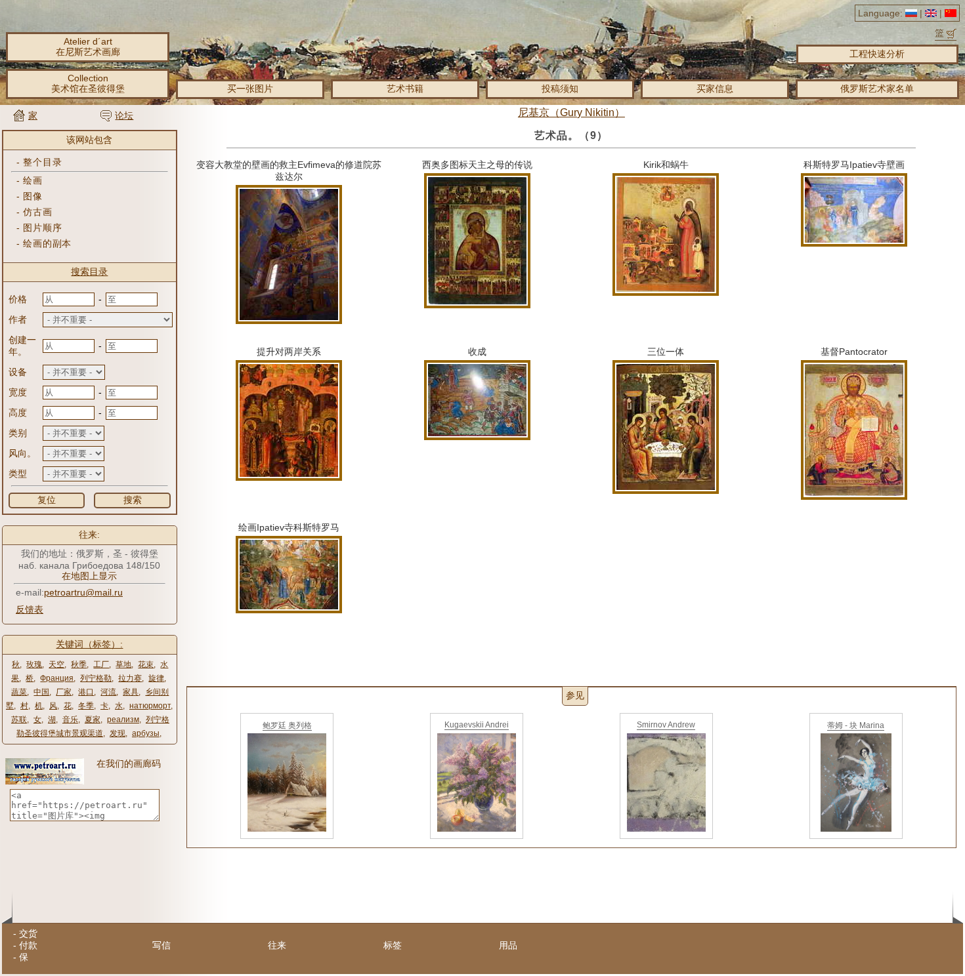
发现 (117, 733)
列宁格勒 (96, 678)
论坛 (124, 115)
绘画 (32, 180)
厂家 (64, 692)
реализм (123, 719)
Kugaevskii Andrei (476, 724)
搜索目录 (89, 271)
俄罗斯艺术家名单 (877, 88)
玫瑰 (34, 664)
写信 (161, 945)
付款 (28, 945)
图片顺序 (42, 227)
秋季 (79, 664)
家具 (131, 692)
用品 (508, 945)
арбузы (146, 733)
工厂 (101, 664)
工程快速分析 (877, 54)
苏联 (19, 719)
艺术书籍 (405, 88)
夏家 (92, 719)
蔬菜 (19, 692)
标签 (392, 945)
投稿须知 (560, 88)
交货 (28, 933)
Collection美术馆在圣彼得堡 (88, 83)
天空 (56, 664)
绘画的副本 (47, 243)
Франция (57, 678)
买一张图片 (250, 88)
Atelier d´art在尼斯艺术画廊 (88, 46)
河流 (108, 692)
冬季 (86, 705)
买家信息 (715, 88)
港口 (86, 692)
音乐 (70, 719)
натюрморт (150, 705)
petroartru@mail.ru (83, 592)
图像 (32, 196)
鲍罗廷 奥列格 (287, 725)
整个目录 (42, 162)
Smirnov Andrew (666, 724)
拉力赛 (130, 678)
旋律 (156, 678)
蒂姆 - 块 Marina (855, 725)
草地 (123, 664)
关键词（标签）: (89, 644)
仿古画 (37, 212)
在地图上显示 (89, 576)
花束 (146, 664)
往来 (277, 945)
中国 (41, 692)
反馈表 (29, 609)
